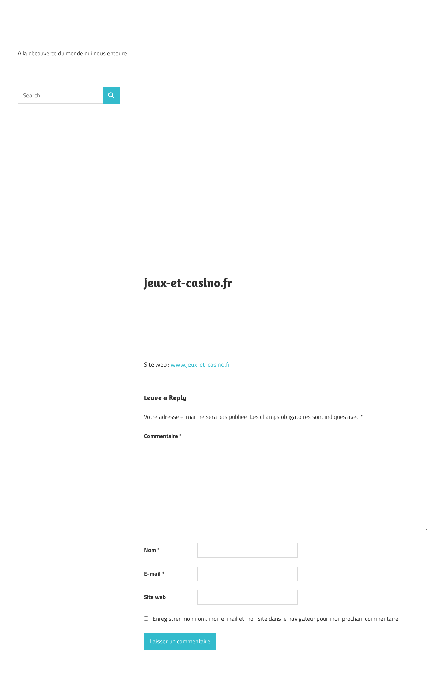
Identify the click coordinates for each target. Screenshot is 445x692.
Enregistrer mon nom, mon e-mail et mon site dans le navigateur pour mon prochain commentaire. (276, 618)
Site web (155, 597)
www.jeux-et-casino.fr (200, 364)
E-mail (154, 573)
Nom (152, 550)
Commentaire (163, 435)
